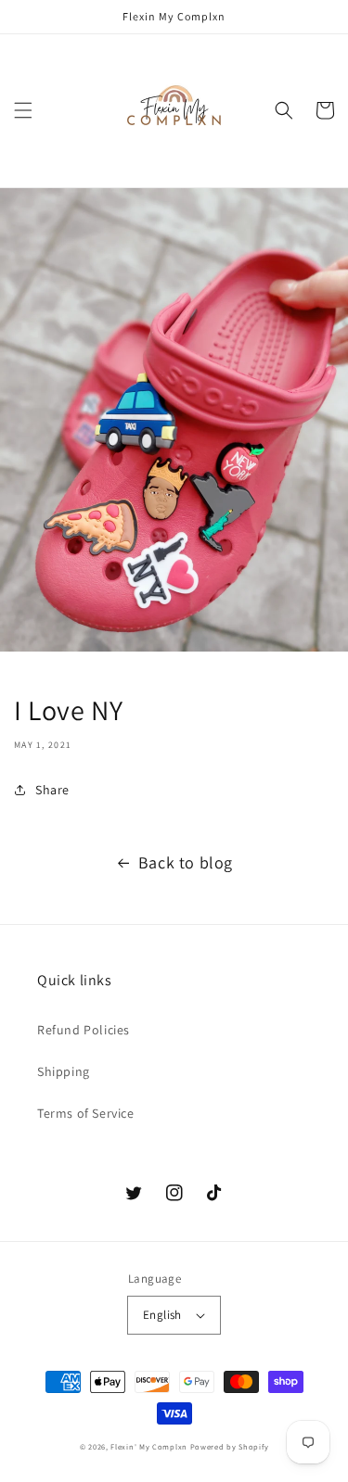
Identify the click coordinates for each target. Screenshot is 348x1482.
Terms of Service (86, 1113)
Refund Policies (83, 1029)
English (162, 1315)
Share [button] (52, 789)
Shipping (63, 1071)
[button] (23, 110)
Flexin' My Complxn (148, 1446)
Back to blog (185, 862)
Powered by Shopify (229, 1446)
